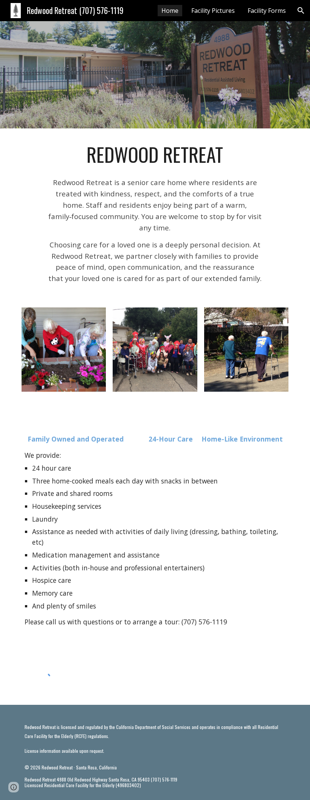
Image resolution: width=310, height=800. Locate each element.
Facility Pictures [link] (213, 10)
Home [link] (169, 10)
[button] (301, 11)
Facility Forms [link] (267, 10)
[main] (154, 154)
